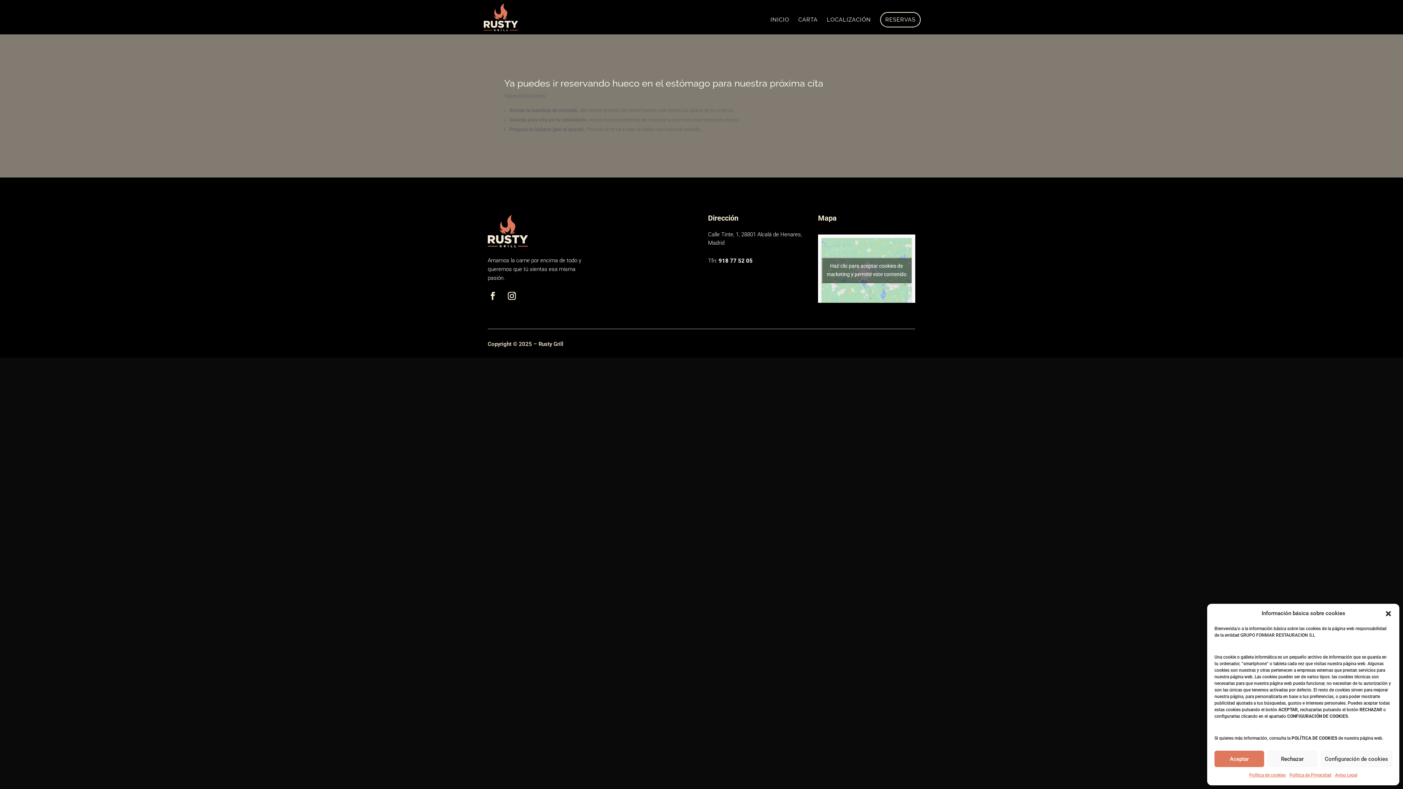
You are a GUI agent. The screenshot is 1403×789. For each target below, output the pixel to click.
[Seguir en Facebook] (493, 296)
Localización (849, 20)
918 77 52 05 (736, 261)
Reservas (900, 19)
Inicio (780, 20)
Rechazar (1292, 759)
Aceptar (1239, 759)
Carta (808, 20)
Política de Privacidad (1310, 775)
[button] (1388, 613)
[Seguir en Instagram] (512, 296)
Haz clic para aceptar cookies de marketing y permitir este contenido (866, 270)
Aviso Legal (1346, 775)
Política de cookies (1267, 775)
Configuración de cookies (1356, 759)
